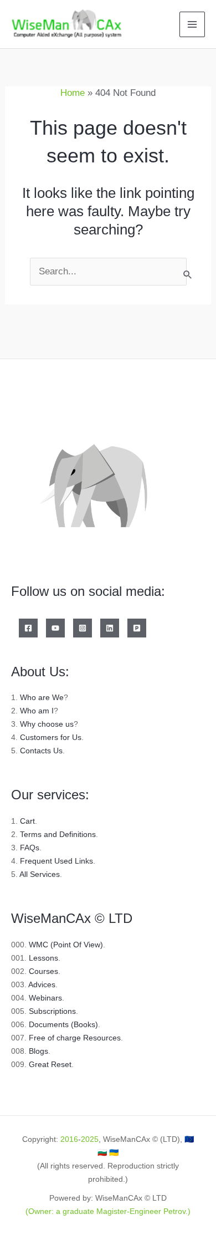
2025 (90, 1139)
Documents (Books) (63, 1024)
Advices (41, 984)
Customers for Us (50, 737)
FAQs (29, 847)
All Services (39, 874)
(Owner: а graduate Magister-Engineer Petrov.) (108, 1211)
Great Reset (50, 1064)
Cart (27, 821)
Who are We (42, 697)
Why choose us (47, 723)
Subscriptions (52, 1011)
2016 (69, 1139)
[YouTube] (55, 628)
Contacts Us (41, 750)
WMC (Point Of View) (66, 944)
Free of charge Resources (75, 1037)
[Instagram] (82, 628)
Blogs (38, 1051)
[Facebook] (28, 628)
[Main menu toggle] (192, 24)
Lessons (43, 957)
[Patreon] (136, 628)
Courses (43, 971)
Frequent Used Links (56, 860)
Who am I (37, 710)
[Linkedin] (109, 628)
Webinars (45, 997)
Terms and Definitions (58, 834)
